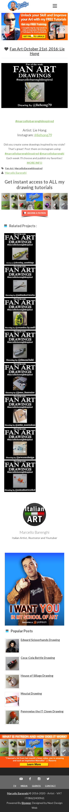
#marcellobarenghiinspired (34, 121)
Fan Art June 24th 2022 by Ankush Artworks (20, 479)
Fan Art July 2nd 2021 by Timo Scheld (19, 349)
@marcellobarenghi (51, 153)
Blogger (26, 803)
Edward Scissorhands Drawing (40, 640)
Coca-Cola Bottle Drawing (38, 657)
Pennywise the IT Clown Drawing (42, 711)
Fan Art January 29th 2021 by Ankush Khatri (20, 284)
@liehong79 (43, 135)
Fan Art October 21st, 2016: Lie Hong (37, 51)
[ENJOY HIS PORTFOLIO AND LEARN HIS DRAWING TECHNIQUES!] (22, 6)
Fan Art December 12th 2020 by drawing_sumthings (20, 254)
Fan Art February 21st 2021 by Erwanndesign (20, 447)
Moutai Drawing (31, 693)
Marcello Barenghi (18, 793)
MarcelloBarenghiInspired (28, 168)
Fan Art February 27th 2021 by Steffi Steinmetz (20, 317)
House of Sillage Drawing (37, 675)
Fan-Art (9, 168)
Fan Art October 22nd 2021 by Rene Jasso (20, 382)
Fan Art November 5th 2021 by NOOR (20, 414)
